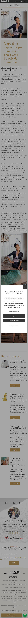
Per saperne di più (14, 326)
